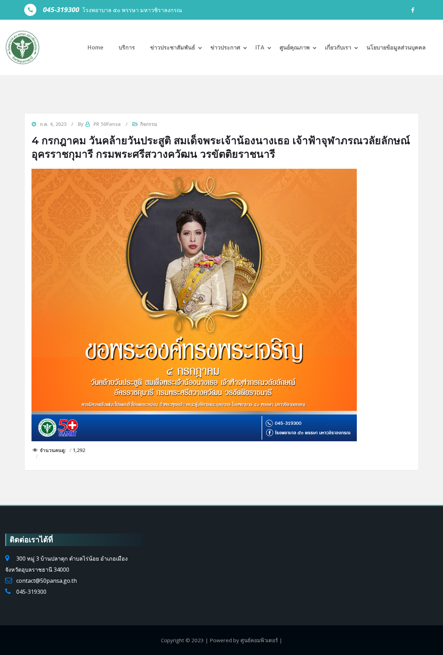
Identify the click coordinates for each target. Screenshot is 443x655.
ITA (259, 47)
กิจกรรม (148, 124)
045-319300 (31, 592)
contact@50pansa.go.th (46, 580)
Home (95, 47)
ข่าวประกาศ (225, 47)
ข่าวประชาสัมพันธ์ (172, 47)
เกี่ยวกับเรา (338, 47)
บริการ (127, 47)
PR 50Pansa (107, 124)
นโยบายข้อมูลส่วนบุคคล (396, 47)
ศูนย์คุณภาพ (295, 47)
